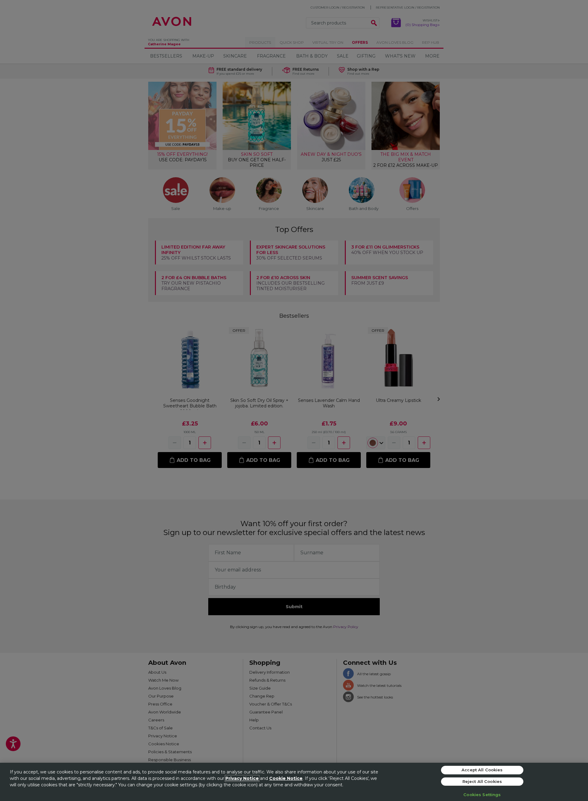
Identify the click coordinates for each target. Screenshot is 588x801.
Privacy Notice (242, 778)
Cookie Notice (286, 778)
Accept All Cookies (482, 769)
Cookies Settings (482, 794)
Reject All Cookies (482, 781)
